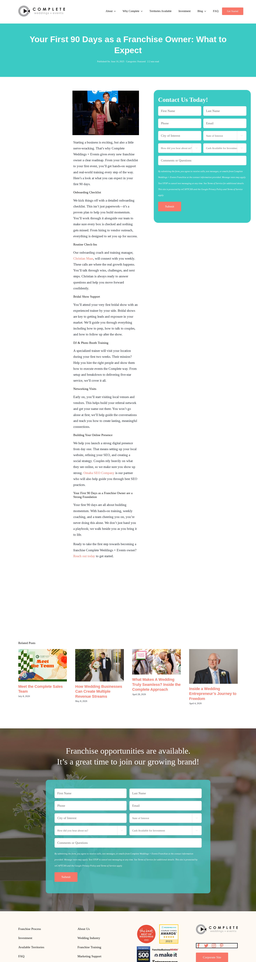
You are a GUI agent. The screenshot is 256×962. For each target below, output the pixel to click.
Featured (141, 61)
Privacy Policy (216, 189)
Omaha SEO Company (98, 473)
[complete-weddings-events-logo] (41, 7)
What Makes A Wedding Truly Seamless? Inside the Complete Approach (156, 662)
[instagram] (214, 946)
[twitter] (206, 946)
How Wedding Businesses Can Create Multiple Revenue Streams (100, 665)
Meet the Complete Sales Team (43, 665)
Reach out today (84, 556)
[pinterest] (221, 946)
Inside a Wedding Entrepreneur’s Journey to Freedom (213, 667)
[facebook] (198, 946)
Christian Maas (83, 258)
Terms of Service (235, 189)
